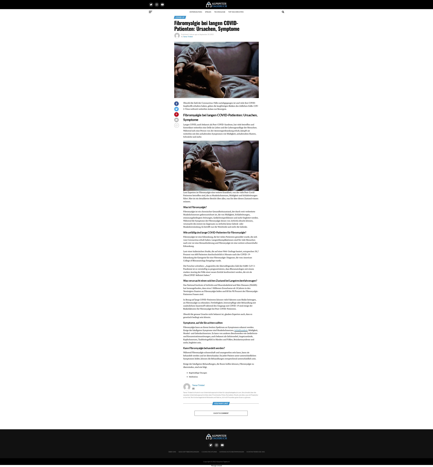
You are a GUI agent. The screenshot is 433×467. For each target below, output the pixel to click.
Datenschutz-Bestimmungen (231, 452)
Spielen (208, 12)
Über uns (172, 452)
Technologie (219, 12)
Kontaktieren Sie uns (256, 452)
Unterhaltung (195, 12)
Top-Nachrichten (236, 12)
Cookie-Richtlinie (209, 452)
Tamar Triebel (188, 36)
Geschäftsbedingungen (188, 452)
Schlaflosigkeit (241, 330)
